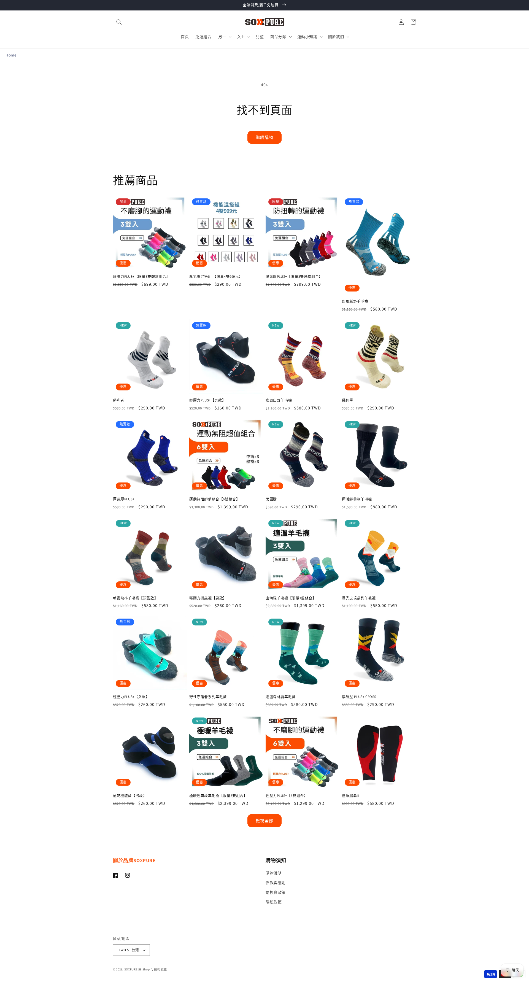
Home (11, 55)
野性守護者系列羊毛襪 (208, 697)
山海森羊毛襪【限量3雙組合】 (291, 598)
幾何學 (347, 400)
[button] (119, 22)
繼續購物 (264, 137)
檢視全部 (264, 820)
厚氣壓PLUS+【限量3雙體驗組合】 (294, 276)
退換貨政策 (276, 892)
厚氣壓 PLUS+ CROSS (359, 697)
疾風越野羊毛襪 (355, 301)
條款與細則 (276, 882)
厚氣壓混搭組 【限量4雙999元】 (215, 276)
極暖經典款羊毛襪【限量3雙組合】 (218, 796)
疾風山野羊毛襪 (279, 400)
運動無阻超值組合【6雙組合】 (214, 499)
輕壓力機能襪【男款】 (208, 598)
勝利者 (118, 400)
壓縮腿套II (350, 796)
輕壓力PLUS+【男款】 (207, 400)
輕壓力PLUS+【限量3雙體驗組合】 (141, 276)
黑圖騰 (271, 499)
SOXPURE (131, 969)
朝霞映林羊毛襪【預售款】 (135, 598)
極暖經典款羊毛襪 (357, 499)
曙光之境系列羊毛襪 (359, 598)
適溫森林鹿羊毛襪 (281, 697)
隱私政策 (274, 902)
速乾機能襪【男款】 (130, 796)
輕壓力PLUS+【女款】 (131, 697)
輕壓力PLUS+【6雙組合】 (286, 796)
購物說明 (274, 873)
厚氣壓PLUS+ (123, 499)
